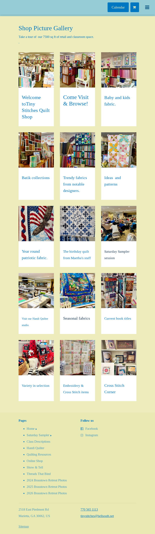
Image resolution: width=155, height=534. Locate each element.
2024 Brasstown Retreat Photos (47, 480)
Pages (22, 420)
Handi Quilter (35, 448)
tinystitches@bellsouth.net (97, 516)
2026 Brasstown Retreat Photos (47, 493)
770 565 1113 (89, 509)
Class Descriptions (38, 441)
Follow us (87, 420)
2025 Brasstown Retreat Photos (47, 486)
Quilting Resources (39, 454)
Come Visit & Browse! (76, 100)
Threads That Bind (39, 474)
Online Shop (35, 461)
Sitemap (24, 526)
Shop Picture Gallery (46, 28)
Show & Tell (35, 467)
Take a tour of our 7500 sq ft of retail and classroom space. (56, 37)
